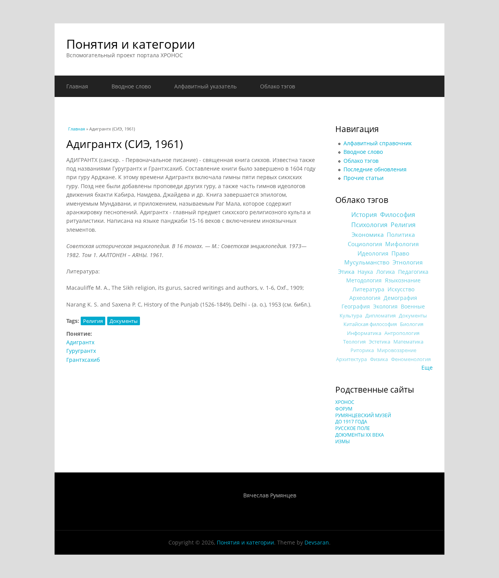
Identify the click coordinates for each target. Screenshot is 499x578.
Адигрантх (80, 342)
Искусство (401, 289)
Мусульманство (366, 262)
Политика (401, 234)
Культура (351, 315)
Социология (365, 244)
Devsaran (316, 542)
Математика (408, 341)
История (364, 214)
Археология (364, 297)
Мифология (402, 244)
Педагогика (413, 271)
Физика (379, 359)
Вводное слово (131, 86)
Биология (411, 324)
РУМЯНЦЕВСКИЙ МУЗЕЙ (363, 415)
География (356, 306)
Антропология (401, 333)
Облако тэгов (277, 86)
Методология (364, 280)
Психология (369, 224)
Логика (385, 271)
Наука (365, 271)
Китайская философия (370, 324)
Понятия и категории (130, 43)
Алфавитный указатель (205, 86)
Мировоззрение (396, 350)
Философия (397, 214)
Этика (346, 271)
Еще (427, 367)
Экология (385, 306)
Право (400, 253)
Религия (93, 320)
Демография (400, 297)
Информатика (364, 333)
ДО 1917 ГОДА (351, 421)
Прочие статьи (363, 178)
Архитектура (351, 359)
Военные (413, 306)
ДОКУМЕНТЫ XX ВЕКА (359, 435)
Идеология (372, 253)
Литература (368, 289)
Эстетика (379, 341)
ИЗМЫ (342, 441)
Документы (124, 320)
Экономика (368, 235)
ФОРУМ (343, 408)
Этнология (408, 262)
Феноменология (411, 359)
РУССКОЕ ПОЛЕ (352, 428)
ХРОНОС (344, 402)
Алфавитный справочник (377, 143)
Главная (77, 86)
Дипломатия (380, 315)
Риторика (362, 350)
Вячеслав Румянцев (269, 495)
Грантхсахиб (83, 359)
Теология (354, 341)
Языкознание (403, 280)
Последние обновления (375, 169)
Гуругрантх (81, 350)
